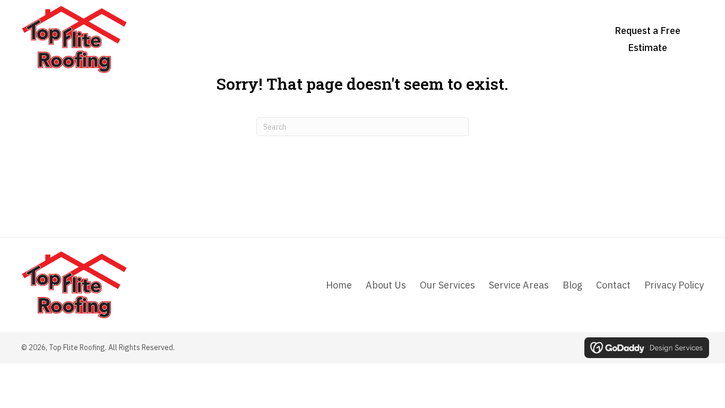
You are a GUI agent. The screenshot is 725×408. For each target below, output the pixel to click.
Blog (572, 285)
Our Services (447, 285)
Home (339, 285)
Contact (613, 285)
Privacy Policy (674, 285)
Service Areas (519, 285)
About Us (386, 285)
